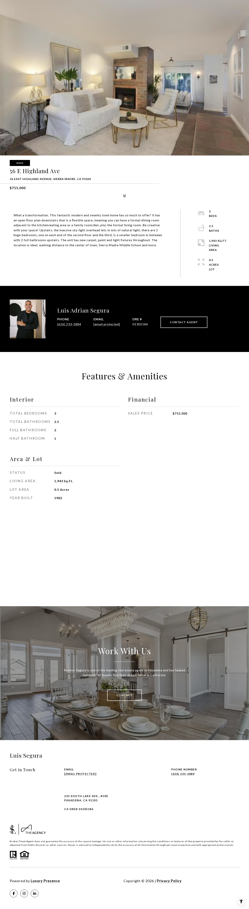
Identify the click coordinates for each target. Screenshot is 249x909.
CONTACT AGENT (184, 322)
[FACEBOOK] (14, 893)
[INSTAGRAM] (24, 893)
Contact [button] (125, 695)
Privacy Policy (169, 881)
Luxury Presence (45, 881)
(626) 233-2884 (69, 324)
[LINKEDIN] (35, 893)
